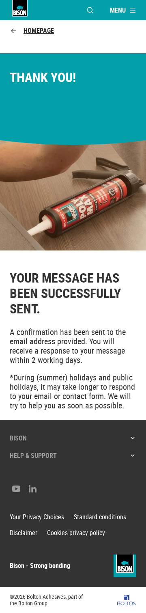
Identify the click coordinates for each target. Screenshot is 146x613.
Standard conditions (100, 517)
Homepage (39, 31)
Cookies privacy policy (76, 533)
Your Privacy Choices (37, 517)
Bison (18, 438)
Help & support (33, 455)
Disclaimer (23, 533)
